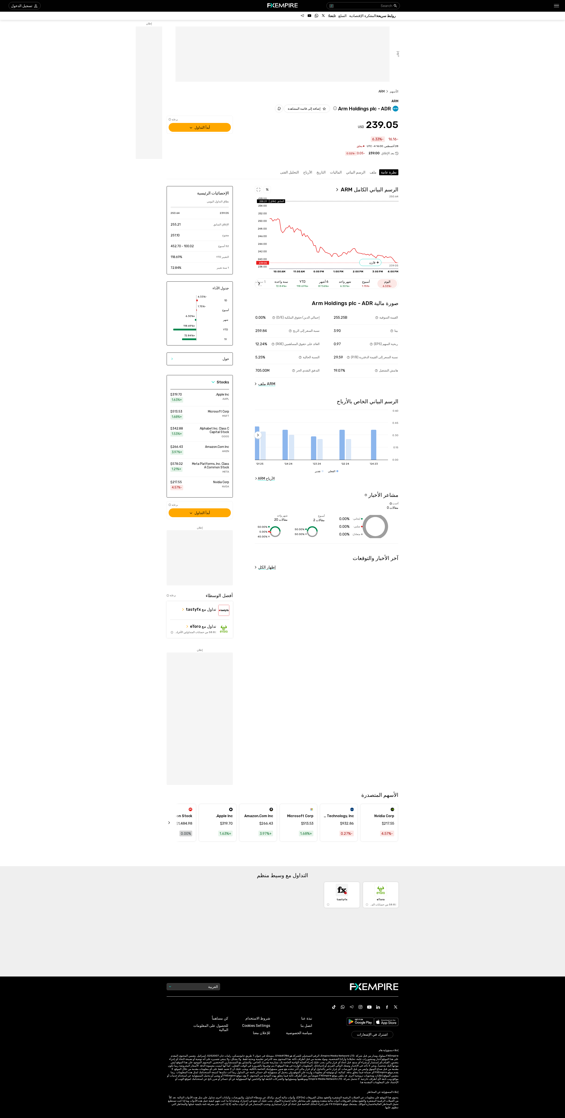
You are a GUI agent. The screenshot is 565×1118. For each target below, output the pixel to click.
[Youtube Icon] (369, 1007)
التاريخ (321, 172)
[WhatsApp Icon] (342, 1007)
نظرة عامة (389, 172)
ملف (373, 172)
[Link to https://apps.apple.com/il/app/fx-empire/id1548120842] (386, 1022)
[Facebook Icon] (387, 1007)
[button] (556, 6)
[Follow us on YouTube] (309, 15)
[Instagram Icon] (360, 1007)
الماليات (336, 172)
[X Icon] (395, 1007)
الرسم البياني (355, 172)
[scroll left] (174, 822)
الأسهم (394, 91)
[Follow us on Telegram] (302, 15)
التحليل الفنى (289, 172)
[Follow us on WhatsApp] (316, 15)
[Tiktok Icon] (334, 1007)
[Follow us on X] (323, 15)
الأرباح (307, 172)
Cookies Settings (256, 1026)
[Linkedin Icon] (378, 1007)
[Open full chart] (258, 189)
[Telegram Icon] (351, 1007)
